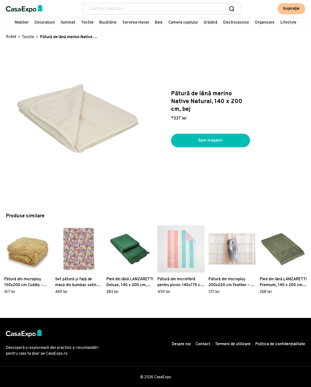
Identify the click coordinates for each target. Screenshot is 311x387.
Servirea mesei (135, 22)
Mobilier (22, 22)
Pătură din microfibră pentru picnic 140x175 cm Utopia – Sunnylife (180, 282)
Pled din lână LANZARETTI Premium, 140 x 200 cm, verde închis (283, 282)
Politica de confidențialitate (280, 344)
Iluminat (68, 22)
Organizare (265, 22)
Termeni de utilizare (233, 344)
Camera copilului (183, 22)
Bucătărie (108, 22)
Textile (87, 22)
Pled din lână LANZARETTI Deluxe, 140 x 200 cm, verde (129, 282)
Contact (203, 344)
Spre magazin (210, 140)
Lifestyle (288, 22)
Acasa (11, 36)
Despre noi (181, 344)
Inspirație (291, 8)
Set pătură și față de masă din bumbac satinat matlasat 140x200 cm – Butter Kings (77, 282)
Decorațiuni (45, 22)
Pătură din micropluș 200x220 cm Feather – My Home (232, 282)
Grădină (210, 22)
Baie (159, 22)
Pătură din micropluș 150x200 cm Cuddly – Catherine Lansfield (23, 282)
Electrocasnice (236, 22)
